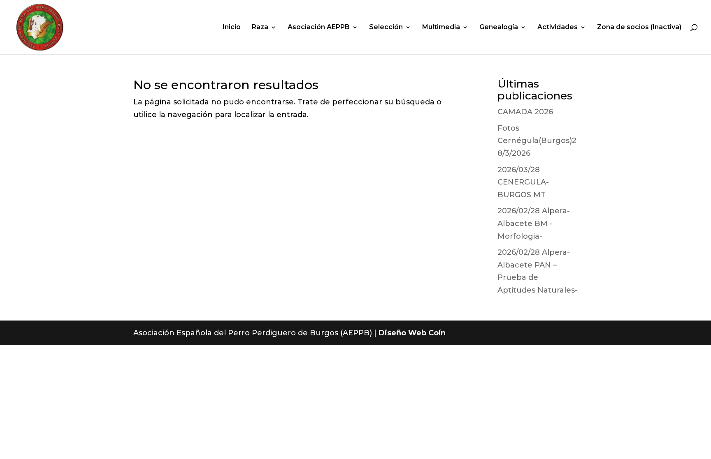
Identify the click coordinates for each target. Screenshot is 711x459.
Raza (260, 27)
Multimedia (441, 27)
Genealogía (498, 27)
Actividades (557, 27)
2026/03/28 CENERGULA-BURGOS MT (523, 182)
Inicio (232, 27)
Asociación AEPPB (319, 27)
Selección (386, 27)
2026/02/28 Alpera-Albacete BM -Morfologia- (533, 223)
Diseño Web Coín (412, 332)
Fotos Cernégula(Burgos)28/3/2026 (536, 141)
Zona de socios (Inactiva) (639, 27)
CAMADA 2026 (525, 111)
